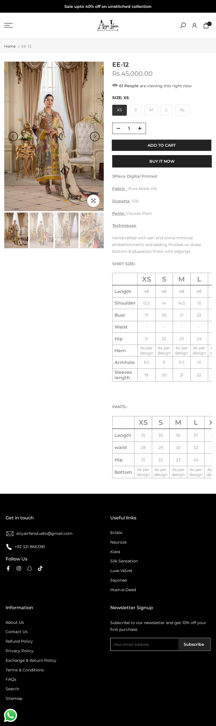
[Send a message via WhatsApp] (10, 715)
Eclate (116, 532)
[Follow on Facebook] (8, 568)
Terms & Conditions (25, 670)
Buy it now (162, 161)
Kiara (115, 551)
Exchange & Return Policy (31, 660)
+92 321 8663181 (30, 546)
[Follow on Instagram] (18, 568)
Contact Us (17, 631)
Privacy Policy (19, 650)
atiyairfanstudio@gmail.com (44, 533)
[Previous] (13, 136)
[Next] (95, 136)
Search (12, 688)
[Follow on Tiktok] (40, 568)
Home (10, 46)
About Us (15, 622)
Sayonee (118, 580)
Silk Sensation (124, 561)
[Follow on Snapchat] (29, 568)
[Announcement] (108, 6)
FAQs (11, 679)
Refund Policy (19, 641)
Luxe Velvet (121, 570)
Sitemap (14, 698)
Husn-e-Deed (123, 589)
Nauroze (118, 542)
